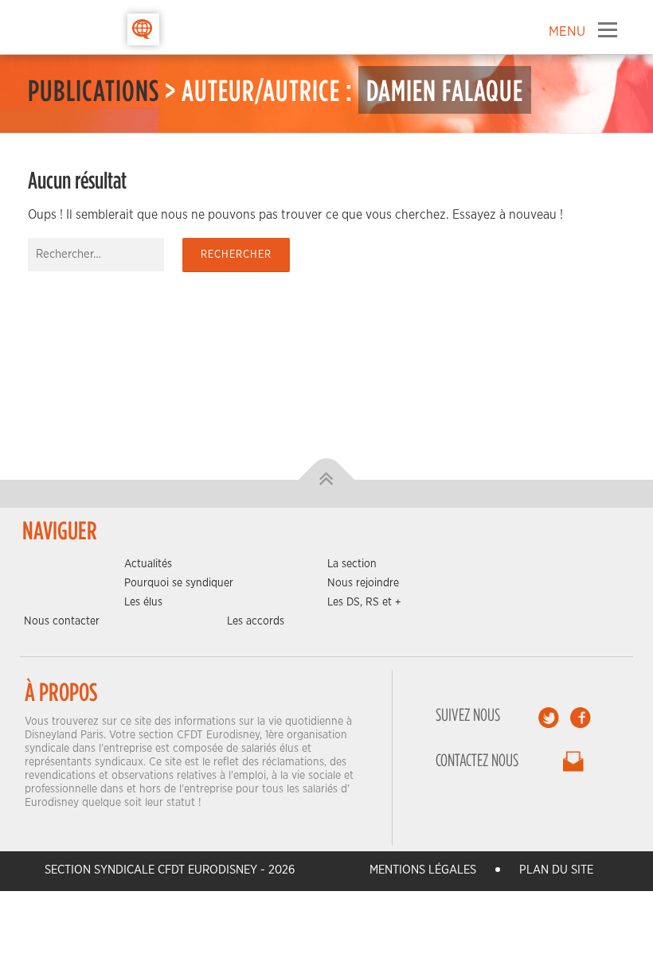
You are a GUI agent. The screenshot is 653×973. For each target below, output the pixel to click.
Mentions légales (423, 870)
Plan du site (556, 870)
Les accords (255, 621)
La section (352, 564)
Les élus (143, 602)
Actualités (148, 564)
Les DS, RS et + (364, 602)
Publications (93, 90)
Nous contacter (62, 621)
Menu (607, 30)
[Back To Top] (327, 480)
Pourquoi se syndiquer (178, 583)
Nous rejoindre (363, 583)
